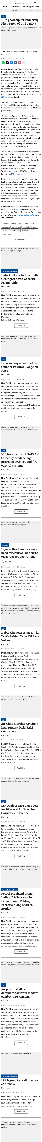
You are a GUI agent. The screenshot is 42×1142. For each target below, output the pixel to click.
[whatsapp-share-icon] (3, 64)
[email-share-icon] (19, 64)
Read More (21, 326)
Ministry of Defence (16, 223)
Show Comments (21, 239)
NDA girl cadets (6, 234)
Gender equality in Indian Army (11, 231)
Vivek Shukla (6, 55)
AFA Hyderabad (18, 174)
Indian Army (5, 223)
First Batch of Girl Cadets (30, 227)
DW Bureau (5, 469)
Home (5, 7)
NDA (33, 231)
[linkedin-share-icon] (15, 64)
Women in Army (29, 223)
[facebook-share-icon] (11, 64)
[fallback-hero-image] (21, 258)
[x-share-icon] (7, 64)
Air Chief (15, 744)
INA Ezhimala (25, 231)
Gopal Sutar (9, 561)
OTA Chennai (6, 227)
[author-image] (2, 561)
